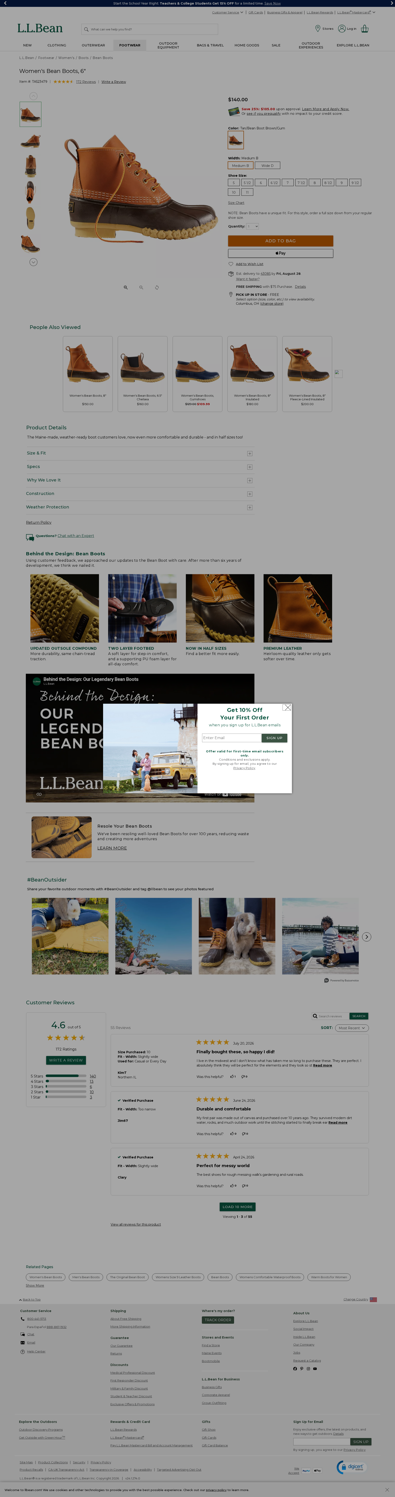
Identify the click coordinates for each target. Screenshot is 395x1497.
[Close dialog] (287, 707)
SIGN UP (275, 738)
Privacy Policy (244, 768)
